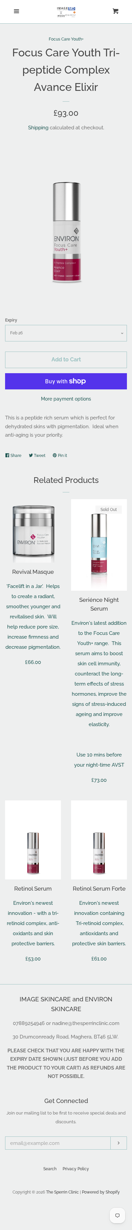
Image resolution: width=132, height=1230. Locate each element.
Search (50, 1169)
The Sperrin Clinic (62, 1192)
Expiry (11, 320)
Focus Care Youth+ (66, 39)
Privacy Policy (76, 1169)
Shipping (38, 128)
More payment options (66, 399)
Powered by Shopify (101, 1192)
